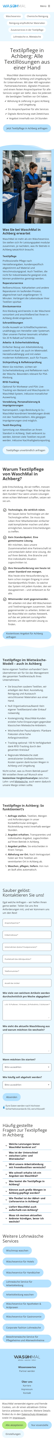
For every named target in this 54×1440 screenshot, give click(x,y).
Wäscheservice (13, 16)
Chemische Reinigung (37, 16)
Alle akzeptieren (14, 1425)
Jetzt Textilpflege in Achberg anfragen (27, 128)
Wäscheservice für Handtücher (23, 1272)
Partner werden (27, 1371)
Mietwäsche (21, 781)
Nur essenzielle (39, 1425)
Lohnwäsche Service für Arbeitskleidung (19, 1283)
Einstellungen (13, 1434)
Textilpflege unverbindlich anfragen (25, 450)
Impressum (19, 1417)
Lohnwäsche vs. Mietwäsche (27, 36)
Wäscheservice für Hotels (20, 1261)
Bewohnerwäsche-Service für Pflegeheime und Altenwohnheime (25, 1338)
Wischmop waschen (17, 1250)
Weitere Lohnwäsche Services (23, 1238)
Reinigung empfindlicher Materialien (27, 23)
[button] (27, 1145)
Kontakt (27, 1393)
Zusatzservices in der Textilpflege (27, 29)
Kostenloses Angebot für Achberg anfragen (24, 635)
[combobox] (27, 1067)
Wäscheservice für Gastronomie (23, 1316)
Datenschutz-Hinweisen (34, 1414)
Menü (43, 6)
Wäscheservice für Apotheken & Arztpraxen (23, 1305)
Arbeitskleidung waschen (20, 1294)
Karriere (27, 1385)
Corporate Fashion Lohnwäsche (23, 1327)
